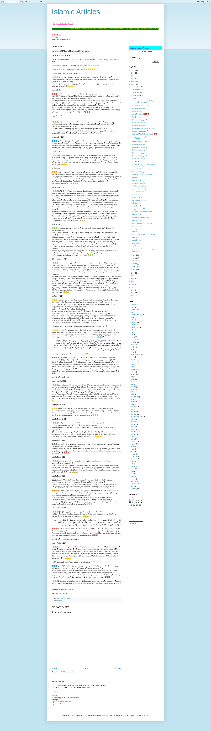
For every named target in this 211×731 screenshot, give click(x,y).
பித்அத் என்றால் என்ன (139, 117)
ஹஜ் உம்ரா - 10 (136, 240)
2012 (133, 287)
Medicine (134, 422)
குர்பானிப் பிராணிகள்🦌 (139, 189)
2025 (133, 73)
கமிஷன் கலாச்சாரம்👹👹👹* (141, 114)
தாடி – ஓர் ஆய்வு (137, 169)
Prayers (133, 441)
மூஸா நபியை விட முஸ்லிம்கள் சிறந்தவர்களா (145, 249)
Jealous (133, 399)
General (133, 374)
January (135, 269)
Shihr (132, 469)
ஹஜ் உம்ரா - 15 (136, 206)
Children (133, 339)
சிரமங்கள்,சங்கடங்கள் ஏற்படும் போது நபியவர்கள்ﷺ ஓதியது (143, 101)
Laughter (134, 407)
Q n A (132, 446)
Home (87, 668)
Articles (59, 600)
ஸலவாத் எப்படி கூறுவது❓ (140, 131)
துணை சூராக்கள (137, 111)
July (134, 255)
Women (133, 489)
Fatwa (133, 372)
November (136, 90)
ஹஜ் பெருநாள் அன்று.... (139, 186)
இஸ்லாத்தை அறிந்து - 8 (139, 122)
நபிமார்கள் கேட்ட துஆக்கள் (140, 105)
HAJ (132, 382)
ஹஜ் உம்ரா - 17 (136, 177)
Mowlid (133, 429)
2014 (133, 284)
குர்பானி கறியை (137, 194)
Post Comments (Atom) (68, 672)
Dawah (133, 344)
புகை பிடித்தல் (136, 243)
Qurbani (133, 454)
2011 (133, 290)
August (135, 98)
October (135, 93)
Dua (132, 359)
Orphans (133, 434)
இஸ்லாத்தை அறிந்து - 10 (140, 108)
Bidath (133, 332)
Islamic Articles (76, 12)
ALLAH (133, 312)
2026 (133, 70)
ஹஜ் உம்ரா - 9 (136, 251)
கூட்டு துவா (135, 229)
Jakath (133, 394)
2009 (133, 296)
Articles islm (134, 327)
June (134, 258)
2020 (133, 81)
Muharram (134, 431)
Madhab (133, 412)
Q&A (132, 449)
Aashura (133, 305)
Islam (132, 392)
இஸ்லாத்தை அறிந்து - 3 (139, 156)
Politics (133, 436)
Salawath (134, 466)
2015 (133, 281)
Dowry (133, 357)
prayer (133, 439)
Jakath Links (135, 397)
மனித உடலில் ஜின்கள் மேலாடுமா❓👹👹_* (145, 134)
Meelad (133, 424)
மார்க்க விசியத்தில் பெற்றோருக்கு (142, 223)
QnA (132, 451)
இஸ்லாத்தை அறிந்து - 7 (139, 144)
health (133, 384)
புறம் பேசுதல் (136, 246)
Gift (132, 377)
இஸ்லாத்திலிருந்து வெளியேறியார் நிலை (144, 128)
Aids (132, 307)
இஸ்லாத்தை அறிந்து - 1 (139, 172)
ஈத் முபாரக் (135, 203)
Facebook (134, 369)
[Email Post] (74, 598)
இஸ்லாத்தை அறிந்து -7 (139, 125)
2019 (133, 84)
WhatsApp (134, 484)
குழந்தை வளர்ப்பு (137, 226)
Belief (132, 329)
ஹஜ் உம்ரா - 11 (136, 237)
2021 (133, 79)
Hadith (133, 379)
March (135, 264)
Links (132, 409)
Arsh (132, 320)
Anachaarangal (136, 315)
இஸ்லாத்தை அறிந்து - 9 (139, 120)
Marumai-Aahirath (136, 417)
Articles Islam (135, 324)
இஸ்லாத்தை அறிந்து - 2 (139, 158)
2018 (133, 273)
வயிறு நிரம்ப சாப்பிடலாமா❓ (140, 141)
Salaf (132, 464)
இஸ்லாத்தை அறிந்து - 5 (139, 150)
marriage (134, 414)
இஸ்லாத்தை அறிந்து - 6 (139, 147)
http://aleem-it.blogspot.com (61, 704)
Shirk (132, 471)
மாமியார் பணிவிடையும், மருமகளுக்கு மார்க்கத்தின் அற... (143, 165)
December (136, 87)
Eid (132, 367)
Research (134, 459)
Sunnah (133, 479)
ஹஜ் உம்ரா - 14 (136, 214)
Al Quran (133, 310)
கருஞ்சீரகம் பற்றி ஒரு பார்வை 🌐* (142, 211)
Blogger (145, 715)
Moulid (133, 426)
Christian (134, 342)
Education (134, 362)
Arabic (133, 317)
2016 (133, 279)
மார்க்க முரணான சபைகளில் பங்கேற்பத (144, 234)
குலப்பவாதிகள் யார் (138, 192)
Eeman (133, 364)
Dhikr (132, 352)
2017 (133, 276)
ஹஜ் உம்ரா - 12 (136, 231)
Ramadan (134, 456)
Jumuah (133, 402)
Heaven (133, 387)
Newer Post (56, 668)
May (134, 261)
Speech (133, 476)
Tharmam (134, 481)
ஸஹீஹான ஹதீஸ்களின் (139, 200)
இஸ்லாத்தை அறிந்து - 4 (139, 153)
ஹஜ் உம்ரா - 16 (136, 180)
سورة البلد (135, 161)
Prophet (133, 444)
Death (133, 347)
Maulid (133, 419)
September (136, 95)
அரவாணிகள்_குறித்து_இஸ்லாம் (142, 174)
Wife (132, 486)
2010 (133, 293)
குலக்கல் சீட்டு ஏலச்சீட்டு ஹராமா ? (142, 217)
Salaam (133, 461)
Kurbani (133, 404)
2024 (133, 76)
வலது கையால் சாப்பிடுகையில (141, 209)
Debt (132, 349)
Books (133, 337)
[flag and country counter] (136, 521)
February (136, 266)
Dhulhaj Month (135, 354)
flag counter (133, 523)
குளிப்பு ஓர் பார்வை (137, 197)
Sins (132, 474)
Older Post (117, 668)
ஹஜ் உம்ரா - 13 (136, 220)
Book (132, 334)
